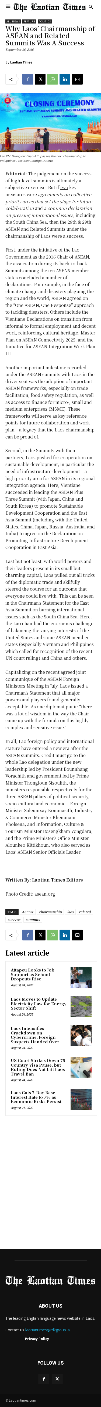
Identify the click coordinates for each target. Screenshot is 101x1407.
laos (70, 911)
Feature (29, 21)
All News (13, 21)
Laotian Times (21, 62)
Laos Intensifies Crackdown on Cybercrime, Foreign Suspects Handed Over (35, 1034)
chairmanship (50, 911)
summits (33, 919)
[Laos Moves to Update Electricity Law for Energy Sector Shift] (81, 1006)
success (14, 919)
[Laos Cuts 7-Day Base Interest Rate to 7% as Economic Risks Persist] (81, 1099)
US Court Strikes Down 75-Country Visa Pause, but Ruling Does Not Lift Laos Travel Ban (39, 1067)
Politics (45, 21)
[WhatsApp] (52, 79)
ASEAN (27, 911)
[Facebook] (27, 79)
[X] (40, 79)
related (85, 911)
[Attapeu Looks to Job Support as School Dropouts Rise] (81, 977)
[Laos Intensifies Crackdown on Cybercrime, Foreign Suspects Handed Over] (81, 1035)
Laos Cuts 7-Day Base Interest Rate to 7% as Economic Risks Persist (36, 1097)
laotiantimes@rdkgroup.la (47, 1329)
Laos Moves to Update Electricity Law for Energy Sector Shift (39, 1003)
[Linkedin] (65, 79)
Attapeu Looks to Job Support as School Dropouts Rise (32, 974)
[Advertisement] (50, 1184)
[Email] (77, 79)
